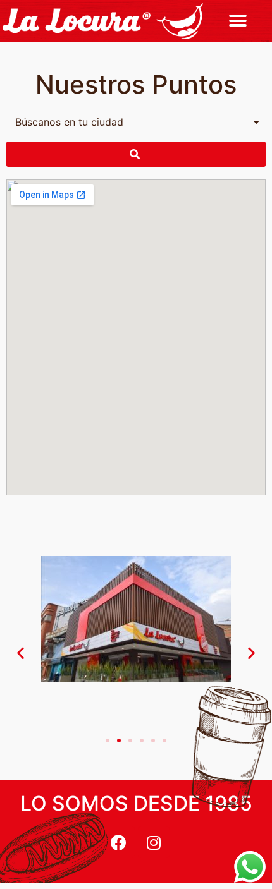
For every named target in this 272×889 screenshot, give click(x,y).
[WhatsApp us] (250, 867)
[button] (238, 20)
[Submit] (136, 154)
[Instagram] (154, 842)
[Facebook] (119, 842)
